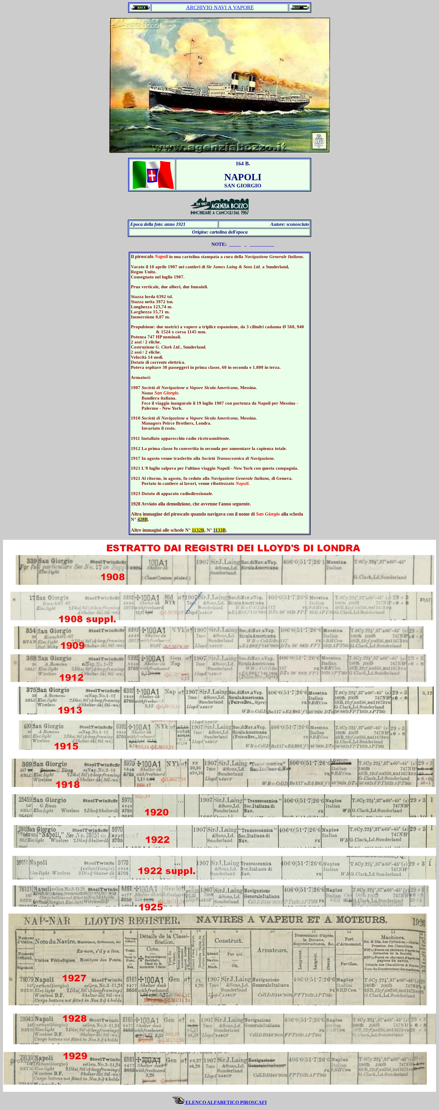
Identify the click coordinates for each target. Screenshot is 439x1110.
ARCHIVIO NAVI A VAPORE (220, 7)
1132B (198, 530)
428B (142, 519)
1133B (219, 530)
